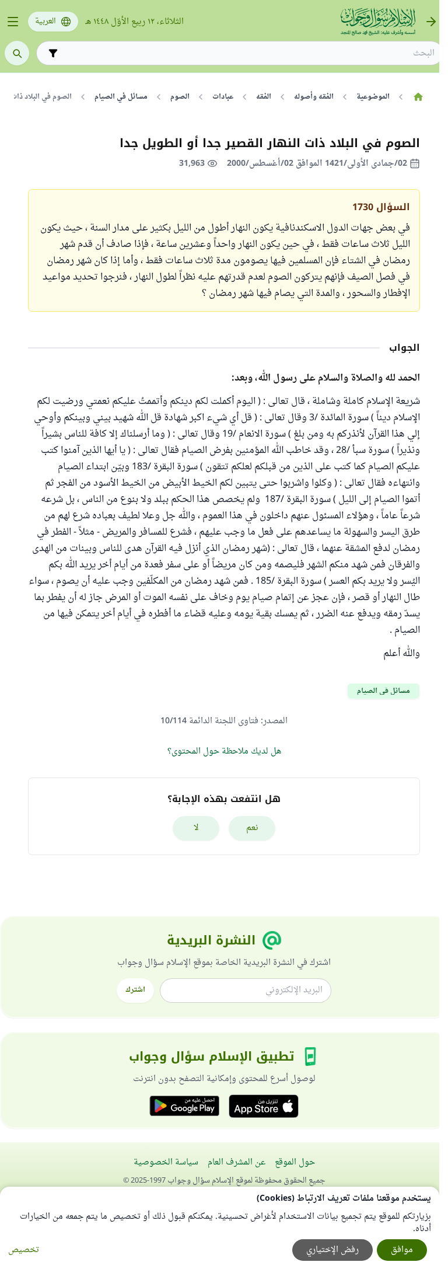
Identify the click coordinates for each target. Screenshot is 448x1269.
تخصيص (23, 1250)
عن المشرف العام (236, 1162)
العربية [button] (45, 22)
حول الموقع (295, 1162)
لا (196, 828)
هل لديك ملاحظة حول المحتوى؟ (224, 751)
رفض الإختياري (332, 1250)
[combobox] (248, 53)
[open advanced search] (53, 53)
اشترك (135, 990)
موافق (402, 1250)
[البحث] (17, 53)
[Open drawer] (13, 21)
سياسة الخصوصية (166, 1162)
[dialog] (219, 1228)
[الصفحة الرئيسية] (417, 97)
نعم (252, 828)
